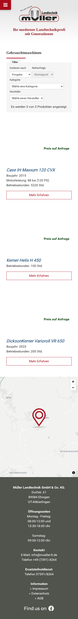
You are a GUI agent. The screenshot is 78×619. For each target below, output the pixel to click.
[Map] (39, 427)
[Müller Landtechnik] (39, 14)
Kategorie (15, 79)
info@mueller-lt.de (44, 555)
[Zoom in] (73, 382)
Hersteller (15, 91)
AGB (40, 598)
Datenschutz (40, 593)
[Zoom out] (73, 387)
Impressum (40, 588)
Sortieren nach (18, 67)
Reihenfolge (39, 67)
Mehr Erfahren (39, 195)
